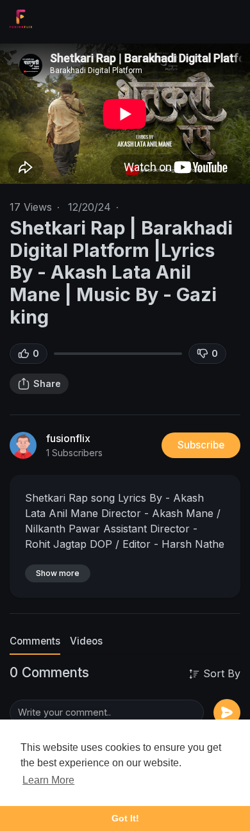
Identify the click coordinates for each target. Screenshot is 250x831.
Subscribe (201, 445)
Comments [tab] (35, 641)
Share (47, 383)
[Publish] (226, 712)
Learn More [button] (48, 780)
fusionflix (68, 438)
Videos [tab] (86, 641)
